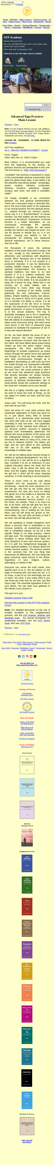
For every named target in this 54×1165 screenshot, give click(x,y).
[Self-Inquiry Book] (27, 1000)
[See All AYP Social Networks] (35, 657)
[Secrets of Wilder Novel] (27, 846)
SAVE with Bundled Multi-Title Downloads (27, 734)
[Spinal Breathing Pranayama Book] (27, 893)
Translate (19, 4)
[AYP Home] (27, 16)
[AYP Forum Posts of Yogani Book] (27, 1134)
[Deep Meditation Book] (27, 871)
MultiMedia (28, 27)
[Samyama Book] (27, 958)
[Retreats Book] (27, 1064)
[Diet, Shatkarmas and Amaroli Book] (27, 979)
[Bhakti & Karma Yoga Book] (27, 1022)
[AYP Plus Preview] (27, 680)
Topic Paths (7, 25)
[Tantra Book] (27, 915)
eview (31, 684)
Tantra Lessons (40, 20)
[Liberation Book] (26, 1086)
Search (17, 25)
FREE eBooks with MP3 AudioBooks (27, 728)
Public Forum (14, 22)
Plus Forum (27, 22)
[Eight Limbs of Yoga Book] (27, 1043)
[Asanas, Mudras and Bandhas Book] (27, 936)
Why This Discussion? (35, 170)
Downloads (39, 22)
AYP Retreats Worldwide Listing (27, 694)
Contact (38, 27)
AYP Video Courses (27, 699)
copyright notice (24, 634)
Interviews (16, 27)
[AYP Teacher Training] (27, 711)
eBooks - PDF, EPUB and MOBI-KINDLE (27, 723)
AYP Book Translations (27, 739)
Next (16, 124)
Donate (46, 27)
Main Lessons (26, 20)
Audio (44, 150)
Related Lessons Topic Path (19, 598)
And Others (27, 1142)
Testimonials (44, 25)
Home (5, 20)
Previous (8, 124)
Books (48, 22)
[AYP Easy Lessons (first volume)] (27, 773)
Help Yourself (27, 1140)
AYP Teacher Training (27, 712)
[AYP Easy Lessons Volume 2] (27, 796)
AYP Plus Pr (25, 684)
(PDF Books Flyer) (27, 747)
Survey (7, 27)
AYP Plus (14, 20)
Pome (17, 642)
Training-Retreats (29, 25)
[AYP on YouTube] (31, 657)
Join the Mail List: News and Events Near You (27, 664)
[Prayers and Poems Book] (27, 1108)
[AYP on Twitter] (23, 657)
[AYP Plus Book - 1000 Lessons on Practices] (27, 818)
